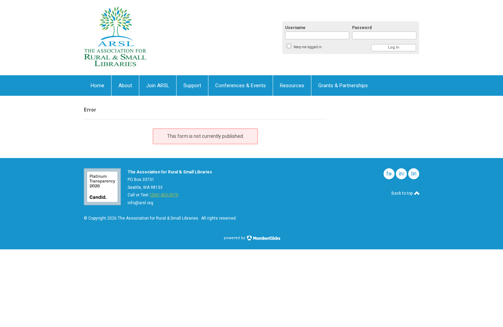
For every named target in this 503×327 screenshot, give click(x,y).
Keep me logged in (308, 47)
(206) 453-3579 (164, 195)
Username (295, 27)
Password (362, 27)
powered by (235, 238)
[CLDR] (151, 37)
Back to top (402, 193)
